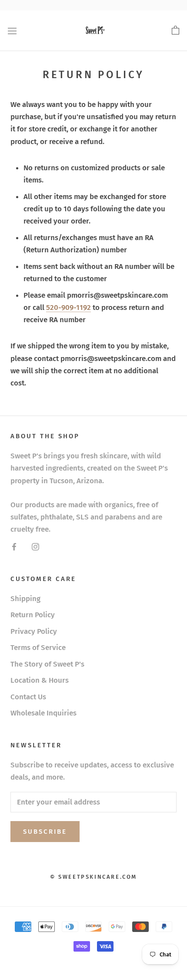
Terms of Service (38, 647)
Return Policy (32, 614)
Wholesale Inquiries (43, 713)
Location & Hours (39, 680)
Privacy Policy (33, 631)
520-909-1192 (68, 307)
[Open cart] (175, 30)
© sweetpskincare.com (93, 876)
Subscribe (45, 831)
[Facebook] (14, 546)
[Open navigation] (12, 30)
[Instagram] (35, 546)
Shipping (25, 598)
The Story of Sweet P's (47, 664)
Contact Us (28, 696)
